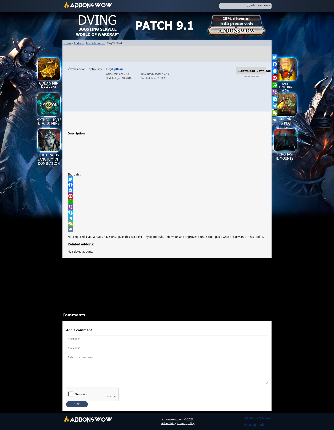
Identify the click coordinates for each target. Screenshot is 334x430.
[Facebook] (274, 64)
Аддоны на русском (257, 418)
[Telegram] (274, 105)
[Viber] (274, 92)
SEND (77, 404)
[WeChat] (274, 112)
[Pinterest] (274, 78)
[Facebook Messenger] (167, 190)
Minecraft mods (254, 425)
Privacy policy (185, 423)
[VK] (274, 119)
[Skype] (274, 98)
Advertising (168, 423)
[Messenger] (274, 71)
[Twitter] (274, 57)
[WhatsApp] (274, 85)
